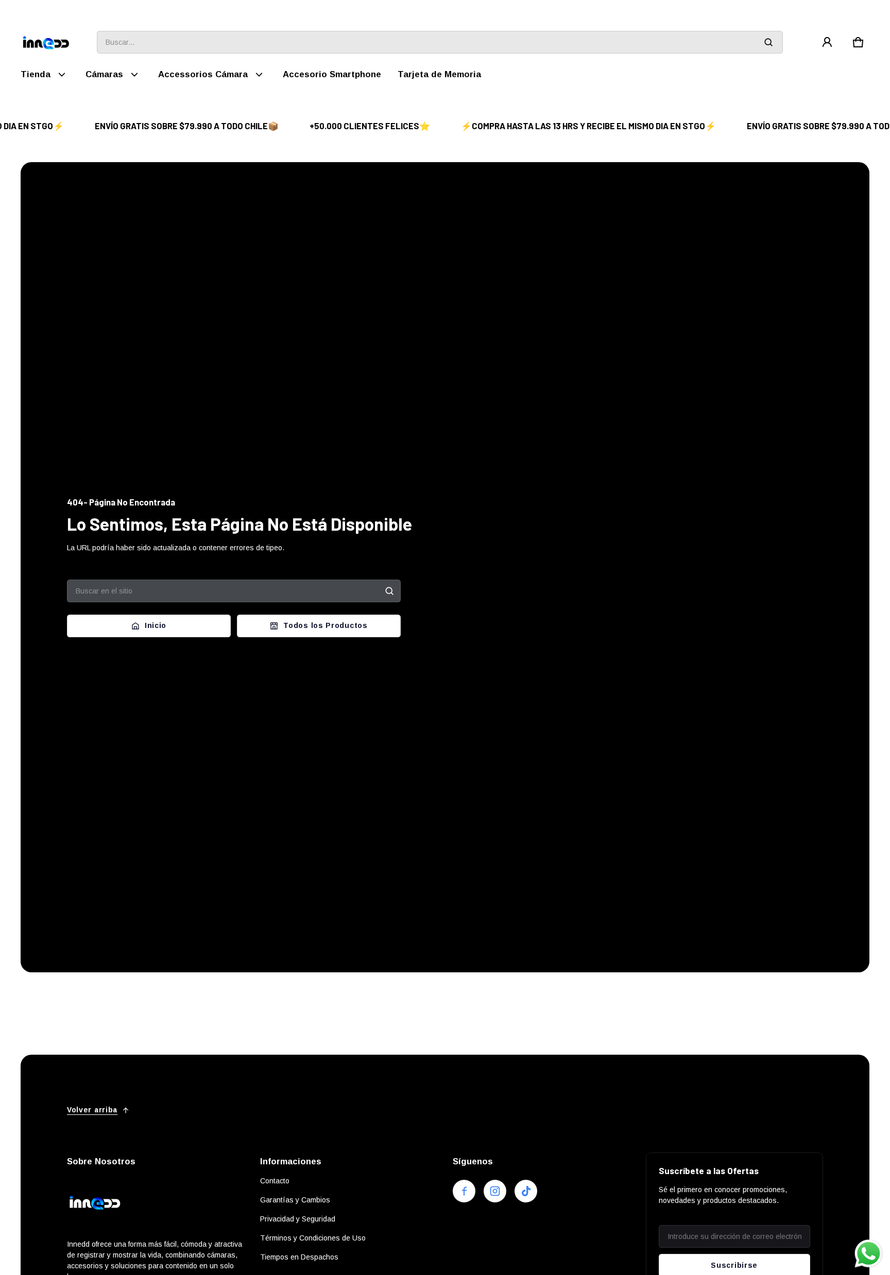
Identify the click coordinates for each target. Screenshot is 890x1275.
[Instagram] (495, 1191)
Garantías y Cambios (295, 1200)
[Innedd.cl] (46, 42)
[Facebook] (464, 1191)
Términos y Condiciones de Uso (313, 1238)
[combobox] (440, 42)
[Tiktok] (526, 1191)
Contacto (274, 1181)
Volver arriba (92, 1110)
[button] (858, 42)
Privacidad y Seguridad (297, 1219)
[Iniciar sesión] (827, 42)
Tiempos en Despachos (299, 1257)
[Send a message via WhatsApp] (868, 1253)
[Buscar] (389, 591)
